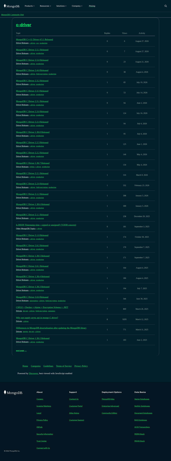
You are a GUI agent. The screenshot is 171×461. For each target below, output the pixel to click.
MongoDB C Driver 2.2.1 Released (32, 173)
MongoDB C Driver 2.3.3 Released (32, 91)
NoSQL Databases (142, 406)
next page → (21, 350)
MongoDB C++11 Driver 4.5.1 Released (34, 39)
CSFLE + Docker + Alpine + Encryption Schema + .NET (42, 307)
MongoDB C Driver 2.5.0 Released (32, 60)
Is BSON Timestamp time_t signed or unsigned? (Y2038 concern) (46, 225)
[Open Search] (165, 6)
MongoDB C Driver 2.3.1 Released (32, 101)
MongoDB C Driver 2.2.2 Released (32, 152)
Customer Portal (75, 406)
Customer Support (76, 420)
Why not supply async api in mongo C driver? (37, 317)
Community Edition (109, 413)
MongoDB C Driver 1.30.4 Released (32, 276)
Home (25, 366)
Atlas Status (74, 413)
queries (25, 332)
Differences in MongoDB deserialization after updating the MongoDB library (51, 328)
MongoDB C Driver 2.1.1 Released (32, 214)
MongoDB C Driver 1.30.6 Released (32, 204)
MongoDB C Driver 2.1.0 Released (32, 235)
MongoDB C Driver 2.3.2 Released (32, 80)
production (43, 43)
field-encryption (42, 74)
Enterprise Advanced (110, 406)
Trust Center (42, 441)
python (32, 167)
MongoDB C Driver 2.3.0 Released (32, 111)
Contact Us (73, 399)
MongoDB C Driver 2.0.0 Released (32, 297)
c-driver (32, 43)
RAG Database (140, 420)
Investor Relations (44, 406)
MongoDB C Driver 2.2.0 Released (32, 183)
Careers (40, 399)
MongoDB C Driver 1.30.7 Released (32, 163)
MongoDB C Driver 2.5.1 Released (32, 49)
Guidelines (48, 366)
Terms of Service (64, 366)
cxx (37, 43)
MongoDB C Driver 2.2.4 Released (32, 122)
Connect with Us (43, 448)
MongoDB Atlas (108, 399)
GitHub (39, 427)
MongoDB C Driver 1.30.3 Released (32, 286)
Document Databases (143, 413)
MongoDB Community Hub (12, 15)
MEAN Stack (139, 441)
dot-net (25, 311)
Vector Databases (141, 399)
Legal (39, 413)
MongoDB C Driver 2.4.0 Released (32, 70)
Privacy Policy (81, 366)
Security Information (45, 434)
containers (51, 311)
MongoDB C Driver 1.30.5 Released (32, 256)
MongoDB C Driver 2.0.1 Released (32, 266)
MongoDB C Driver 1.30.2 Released (32, 338)
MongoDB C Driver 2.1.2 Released (32, 194)
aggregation (34, 301)
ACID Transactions (142, 427)
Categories (36, 366)
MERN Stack (139, 434)
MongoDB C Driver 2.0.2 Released (32, 245)
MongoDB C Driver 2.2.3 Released (32, 142)
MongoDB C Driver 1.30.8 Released (32, 132)
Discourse (33, 373)
